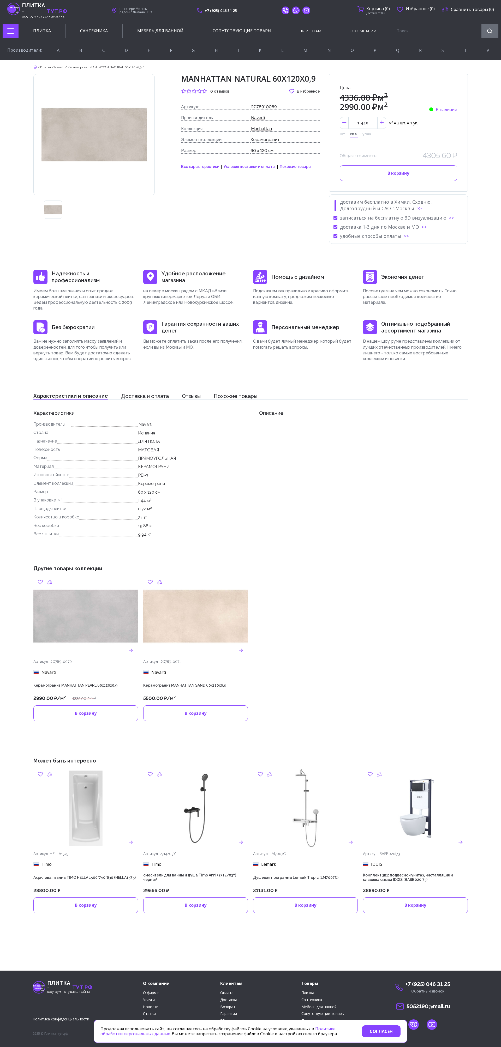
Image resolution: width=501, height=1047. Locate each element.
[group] (53, 210)
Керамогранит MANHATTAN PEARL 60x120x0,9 (75, 685)
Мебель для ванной (319, 1007)
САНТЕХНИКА (94, 30)
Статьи (149, 1014)
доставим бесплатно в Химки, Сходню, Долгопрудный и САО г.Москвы (386, 205)
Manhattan (261, 128)
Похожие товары (295, 167)
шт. (343, 134)
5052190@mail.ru (428, 1006)
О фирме (151, 993)
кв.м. (354, 134)
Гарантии (228, 1014)
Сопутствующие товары (322, 1014)
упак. (367, 134)
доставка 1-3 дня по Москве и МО (379, 227)
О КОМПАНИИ (363, 30)
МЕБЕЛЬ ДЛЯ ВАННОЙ (160, 30)
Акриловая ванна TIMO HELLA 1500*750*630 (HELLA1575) (84, 877)
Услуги (149, 1000)
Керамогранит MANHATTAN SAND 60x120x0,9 (184, 685)
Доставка (228, 1000)
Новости (150, 1007)
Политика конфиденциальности (61, 1018)
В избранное (308, 91)
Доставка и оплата (145, 396)
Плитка (45, 67)
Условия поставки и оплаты (249, 167)
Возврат (227, 1007)
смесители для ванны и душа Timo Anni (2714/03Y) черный (189, 877)
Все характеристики (200, 167)
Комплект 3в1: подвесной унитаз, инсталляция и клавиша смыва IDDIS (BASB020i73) (408, 877)
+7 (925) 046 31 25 (221, 10)
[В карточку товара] (131, 650)
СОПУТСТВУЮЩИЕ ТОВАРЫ (242, 30)
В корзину (398, 173)
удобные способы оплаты (370, 236)
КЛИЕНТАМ (311, 30)
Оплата (227, 993)
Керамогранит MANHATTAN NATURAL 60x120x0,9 (104, 67)
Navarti (59, 67)
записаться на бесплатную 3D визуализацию (393, 218)
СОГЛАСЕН (381, 1031)
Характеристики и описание (70, 396)
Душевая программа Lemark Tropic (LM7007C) (295, 877)
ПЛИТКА (42, 30)
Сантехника (311, 1000)
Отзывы (191, 396)
